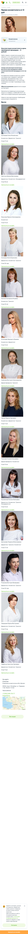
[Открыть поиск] (23, 2)
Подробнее (6, 696)
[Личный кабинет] (7, 2)
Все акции (12, 716)
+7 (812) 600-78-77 (8, 693)
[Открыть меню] (26, 2)
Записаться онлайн (14, 932)
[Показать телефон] (10, 2)
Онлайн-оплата (16, 2)
